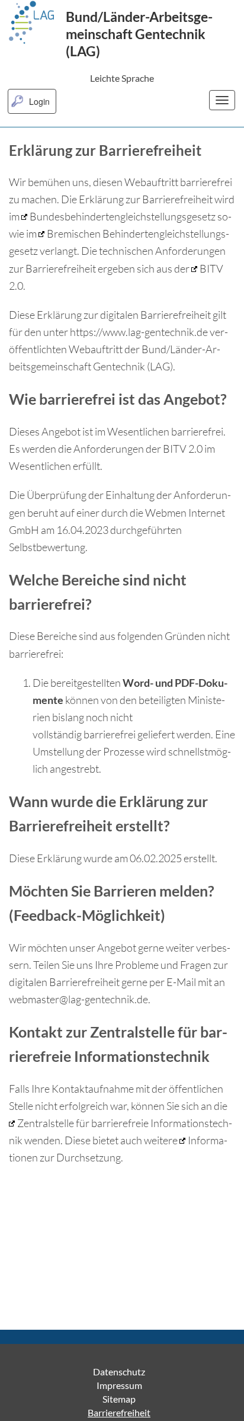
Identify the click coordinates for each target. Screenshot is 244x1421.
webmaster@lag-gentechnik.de (78, 999)
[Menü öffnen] (222, 100)
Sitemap (119, 1398)
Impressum (119, 1385)
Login (39, 101)
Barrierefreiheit (119, 1412)
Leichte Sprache (122, 78)
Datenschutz (119, 1371)
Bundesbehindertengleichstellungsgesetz (123, 216)
